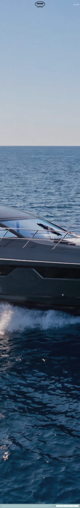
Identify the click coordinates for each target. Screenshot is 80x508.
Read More (76, 506)
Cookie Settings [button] (59, 506)
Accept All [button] (65, 506)
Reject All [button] (70, 506)
